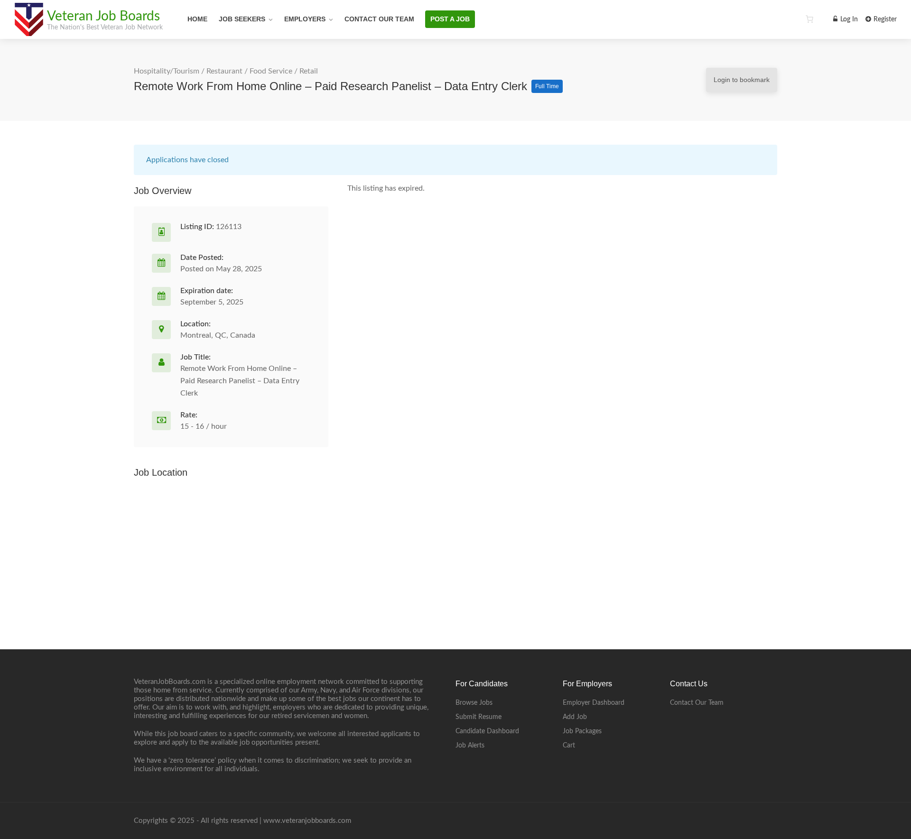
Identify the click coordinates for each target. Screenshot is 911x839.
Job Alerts (470, 745)
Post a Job (450, 19)
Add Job (575, 717)
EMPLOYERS (304, 19)
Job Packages (582, 731)
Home (197, 19)
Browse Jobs (474, 703)
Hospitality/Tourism (166, 71)
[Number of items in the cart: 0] (809, 18)
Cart (569, 745)
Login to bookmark (742, 79)
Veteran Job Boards (103, 16)
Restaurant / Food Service (249, 71)
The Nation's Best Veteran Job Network (105, 27)
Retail (308, 71)
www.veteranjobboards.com (307, 820)
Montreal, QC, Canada (217, 335)
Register (884, 19)
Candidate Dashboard (487, 731)
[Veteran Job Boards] (28, 31)
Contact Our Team (379, 19)
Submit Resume (479, 717)
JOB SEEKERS (242, 19)
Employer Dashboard (593, 703)
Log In (848, 19)
